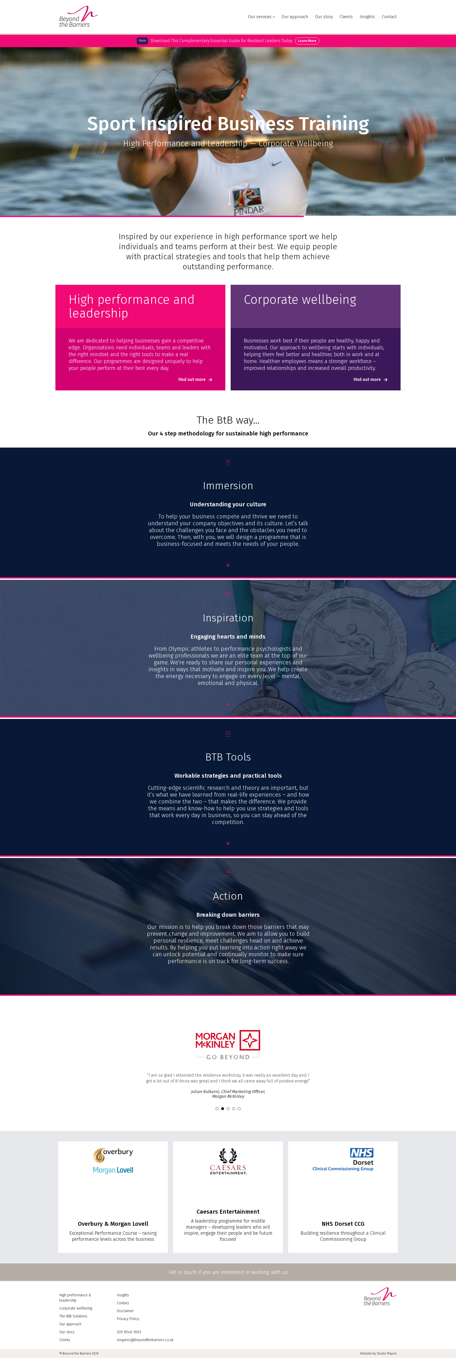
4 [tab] (233, 1128)
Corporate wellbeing (75, 1327)
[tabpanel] (228, 1074)
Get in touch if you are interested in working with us (228, 1291)
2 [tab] (222, 1128)
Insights (367, 16)
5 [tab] (239, 1128)
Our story (324, 16)
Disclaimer (125, 1330)
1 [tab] (217, 1128)
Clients (346, 16)
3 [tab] (228, 1128)
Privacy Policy (128, 1338)
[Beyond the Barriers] (78, 25)
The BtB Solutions (73, 1335)
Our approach (295, 16)
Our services (260, 16)
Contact (389, 16)
